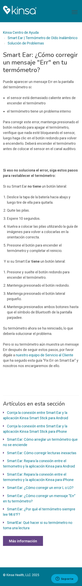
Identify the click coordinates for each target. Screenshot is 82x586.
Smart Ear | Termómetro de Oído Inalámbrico (42, 38)
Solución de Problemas (26, 43)
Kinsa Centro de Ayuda (21, 32)
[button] (74, 12)
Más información (23, 541)
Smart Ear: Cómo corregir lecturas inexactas (41, 453)
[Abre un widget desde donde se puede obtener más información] (64, 579)
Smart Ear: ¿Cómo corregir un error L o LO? (40, 488)
